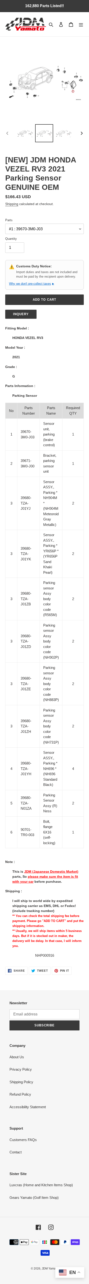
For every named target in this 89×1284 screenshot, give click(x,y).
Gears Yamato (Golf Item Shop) (34, 1198)
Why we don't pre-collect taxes (31, 283)
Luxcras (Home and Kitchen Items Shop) (41, 1185)
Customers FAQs (23, 1140)
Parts (9, 220)
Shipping (11, 204)
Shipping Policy (21, 1082)
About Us (16, 1057)
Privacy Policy (20, 1069)
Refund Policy (20, 1094)
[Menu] (81, 24)
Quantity (11, 238)
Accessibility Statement (27, 1107)
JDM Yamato (50, 1268)
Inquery (21, 314)
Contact (15, 1152)
